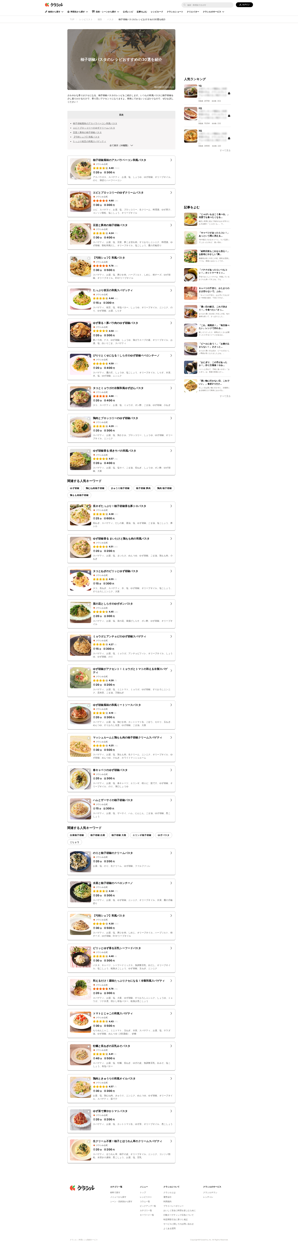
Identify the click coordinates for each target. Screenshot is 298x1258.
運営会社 (167, 1197)
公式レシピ (128, 11)
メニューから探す (118, 1197)
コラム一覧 (145, 1201)
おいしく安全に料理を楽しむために (179, 1210)
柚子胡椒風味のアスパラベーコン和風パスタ (95, 123)
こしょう (74, 842)
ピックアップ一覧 (148, 1206)
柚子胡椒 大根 (119, 835)
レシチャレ (208, 1197)
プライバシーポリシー (173, 1206)
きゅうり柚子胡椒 (120, 488)
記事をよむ (142, 11)
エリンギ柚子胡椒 (142, 835)
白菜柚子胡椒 (77, 835)
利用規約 (167, 1201)
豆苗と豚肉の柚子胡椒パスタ (87, 132)
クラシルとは (169, 1192)
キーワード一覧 (147, 1215)
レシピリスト (146, 1197)
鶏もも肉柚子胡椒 (79, 495)
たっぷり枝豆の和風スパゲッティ (89, 141)
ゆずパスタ (163, 835)
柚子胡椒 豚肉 (143, 488)
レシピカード (157, 11)
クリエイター (193, 11)
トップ (143, 1192)
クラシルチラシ (210, 1192)
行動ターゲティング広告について (178, 1215)
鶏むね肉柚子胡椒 (95, 488)
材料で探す (115, 1192)
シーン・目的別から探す (121, 1201)
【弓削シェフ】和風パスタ (86, 136)
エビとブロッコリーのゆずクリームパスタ (94, 127)
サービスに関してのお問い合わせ (178, 1224)
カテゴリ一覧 (146, 1210)
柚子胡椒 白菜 (97, 835)
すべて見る (225, 150)
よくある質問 (169, 1228)
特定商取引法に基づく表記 (175, 1219)
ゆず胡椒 (74, 488)
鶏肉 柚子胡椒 (164, 488)
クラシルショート (175, 11)
